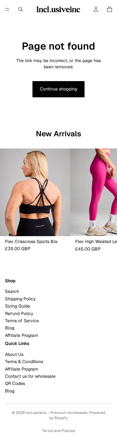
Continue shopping (58, 89)
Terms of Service (22, 320)
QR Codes (15, 383)
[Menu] (7, 9)
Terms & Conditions (24, 361)
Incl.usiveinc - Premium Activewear (57, 412)
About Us (14, 354)
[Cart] (109, 9)
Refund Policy (19, 313)
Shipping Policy (20, 298)
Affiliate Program (21, 335)
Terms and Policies (58, 430)
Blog (9, 328)
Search (12, 291)
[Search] (20, 9)
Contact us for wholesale (30, 376)
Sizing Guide (17, 306)
